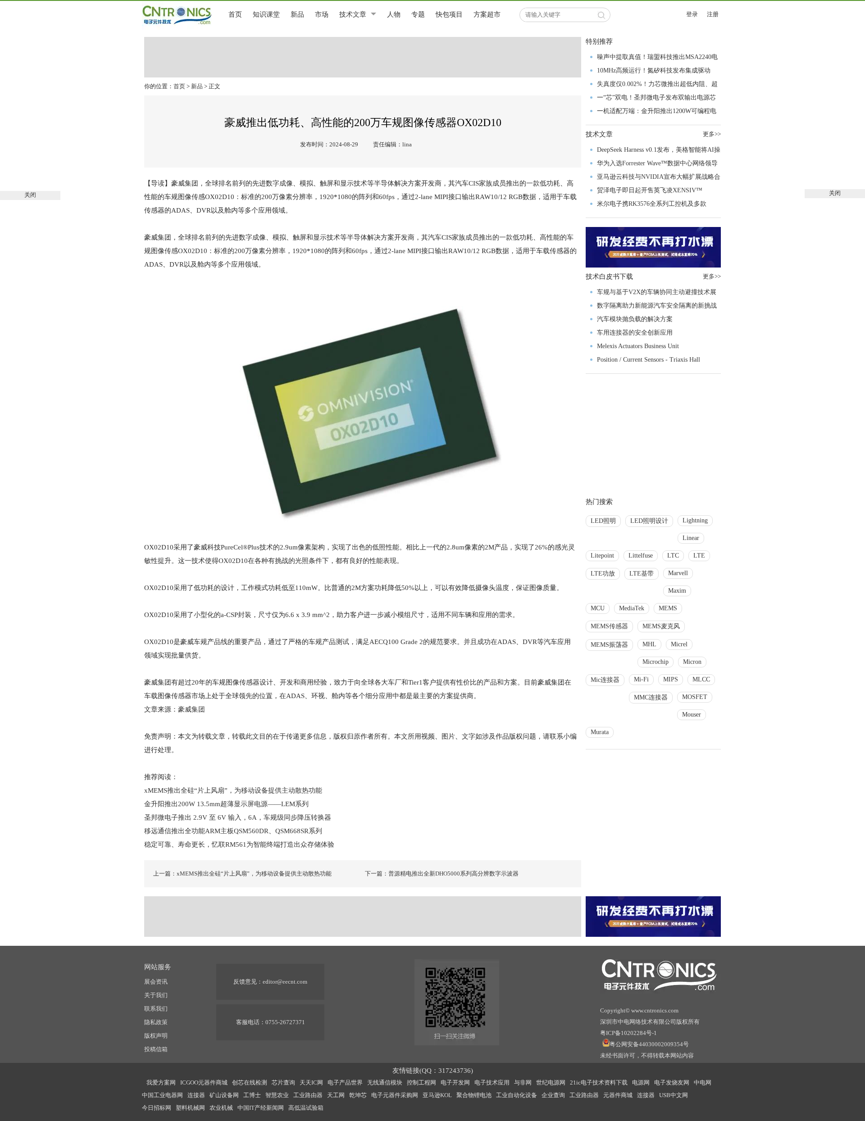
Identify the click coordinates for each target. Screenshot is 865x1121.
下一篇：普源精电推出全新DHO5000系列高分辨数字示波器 (442, 873)
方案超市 (487, 14)
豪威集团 (192, 709)
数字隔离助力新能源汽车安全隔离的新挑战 (657, 305)
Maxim (677, 590)
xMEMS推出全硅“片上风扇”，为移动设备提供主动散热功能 (233, 790)
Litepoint (602, 555)
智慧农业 (277, 1095)
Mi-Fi (641, 679)
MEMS (668, 608)
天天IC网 (311, 1082)
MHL (649, 644)
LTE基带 (641, 573)
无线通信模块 (384, 1082)
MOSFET (694, 697)
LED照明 (603, 520)
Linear (691, 538)
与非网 (523, 1082)
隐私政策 (156, 1022)
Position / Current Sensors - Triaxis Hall (648, 359)
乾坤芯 (358, 1095)
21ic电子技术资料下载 (599, 1082)
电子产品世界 (345, 1082)
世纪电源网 (550, 1082)
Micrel (679, 644)
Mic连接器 (605, 679)
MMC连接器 (651, 697)
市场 (321, 14)
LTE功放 (603, 573)
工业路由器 (308, 1095)
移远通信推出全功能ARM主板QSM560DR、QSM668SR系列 (233, 831)
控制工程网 (421, 1082)
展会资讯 (156, 981)
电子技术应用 (492, 1082)
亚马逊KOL (437, 1095)
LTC (673, 555)
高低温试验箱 (305, 1107)
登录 (692, 14)
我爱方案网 (161, 1082)
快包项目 (449, 14)
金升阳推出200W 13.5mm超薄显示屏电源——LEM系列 (226, 804)
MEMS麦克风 (661, 626)
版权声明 (156, 1035)
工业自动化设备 (516, 1095)
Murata (600, 732)
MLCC (701, 679)
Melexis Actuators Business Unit (638, 346)
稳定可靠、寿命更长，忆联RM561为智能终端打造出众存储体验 (239, 844)
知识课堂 (266, 14)
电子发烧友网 (671, 1082)
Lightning (695, 520)
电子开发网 (455, 1082)
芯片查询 (283, 1082)
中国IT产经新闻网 (260, 1107)
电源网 (641, 1082)
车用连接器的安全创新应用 (635, 332)
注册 (713, 14)
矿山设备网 (224, 1095)
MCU (598, 608)
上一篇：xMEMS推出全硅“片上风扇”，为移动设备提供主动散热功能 (242, 873)
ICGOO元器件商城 (204, 1082)
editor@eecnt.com (285, 981)
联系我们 (156, 1008)
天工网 (336, 1095)
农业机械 (221, 1107)
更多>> (712, 134)
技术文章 (352, 14)
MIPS (670, 679)
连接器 (196, 1095)
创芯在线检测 (249, 1082)
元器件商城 (618, 1095)
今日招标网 (156, 1107)
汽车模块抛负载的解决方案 (635, 319)
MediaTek (631, 608)
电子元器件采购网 (394, 1095)
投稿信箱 (156, 1049)
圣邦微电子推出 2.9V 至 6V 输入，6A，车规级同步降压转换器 (238, 817)
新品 (297, 14)
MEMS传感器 (609, 626)
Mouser (691, 714)
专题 (418, 14)
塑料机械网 (190, 1107)
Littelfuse (640, 555)
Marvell (678, 573)
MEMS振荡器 (609, 644)
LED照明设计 (649, 520)
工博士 (252, 1095)
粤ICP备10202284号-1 (628, 1033)
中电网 (702, 1082)
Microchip (655, 661)
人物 (394, 14)
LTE (699, 555)
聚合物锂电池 (474, 1095)
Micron (692, 661)
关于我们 (156, 995)
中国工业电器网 (162, 1095)
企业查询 (553, 1095)
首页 (235, 14)
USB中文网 (673, 1095)
